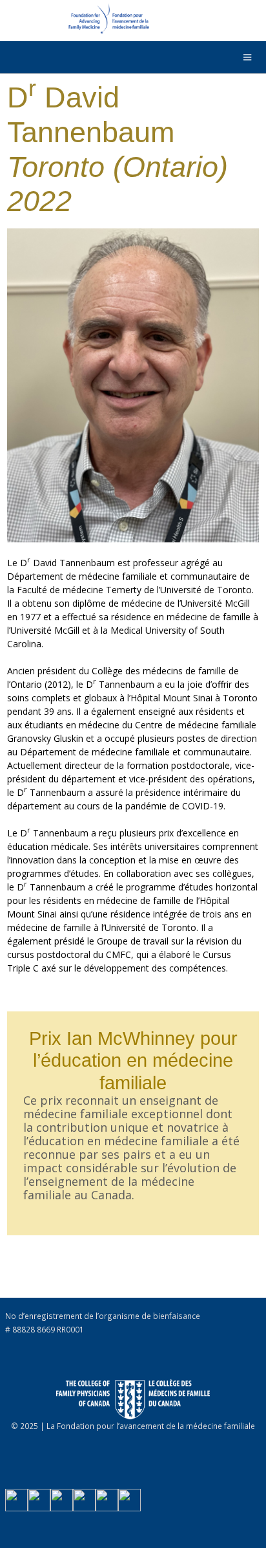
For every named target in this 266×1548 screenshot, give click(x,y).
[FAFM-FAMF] (76, 22)
